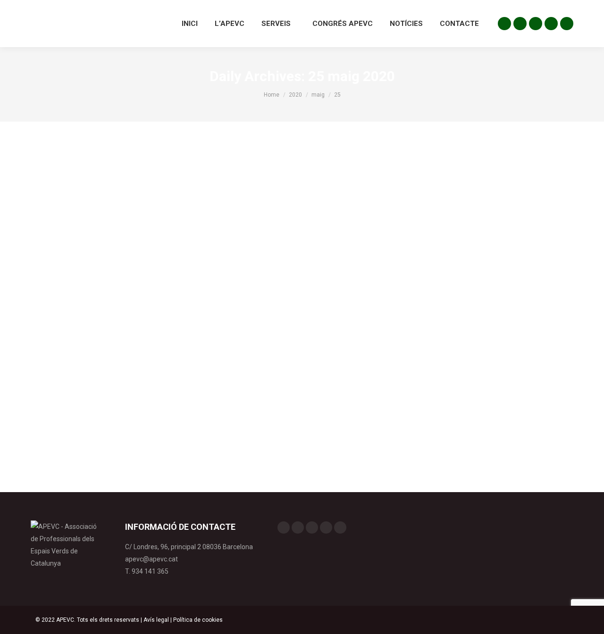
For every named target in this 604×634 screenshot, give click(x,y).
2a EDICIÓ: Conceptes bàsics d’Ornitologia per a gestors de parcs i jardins (202, 381)
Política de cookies (198, 620)
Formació (54, 398)
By (95, 398)
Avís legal (156, 620)
